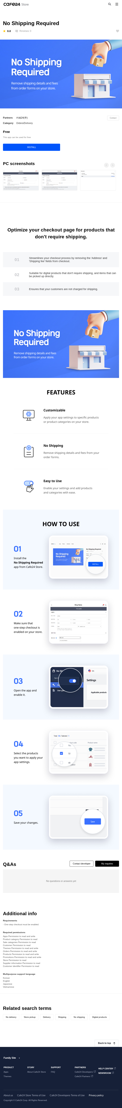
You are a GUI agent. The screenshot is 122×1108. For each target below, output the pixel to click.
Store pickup (30, 1017)
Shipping (62, 1017)
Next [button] (112, 165)
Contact (113, 118)
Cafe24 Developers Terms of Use (67, 1095)
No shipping (79, 1017)
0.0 (9, 31)
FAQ (53, 1072)
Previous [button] (106, 165)
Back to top (104, 1043)
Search (109, 4)
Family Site (10, 1058)
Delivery (47, 1017)
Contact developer (81, 863)
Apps (6, 1072)
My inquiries (107, 863)
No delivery (11, 1017)
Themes (7, 1076)
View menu (116, 4)
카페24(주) (22, 117)
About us (8, 1095)
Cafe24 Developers (84, 1072)
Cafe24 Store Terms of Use (31, 1095)
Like (117, 31)
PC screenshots (19, 163)
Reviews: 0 (25, 31)
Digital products (99, 1017)
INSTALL (31, 147)
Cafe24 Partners (82, 1076)
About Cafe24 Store (36, 1072)
